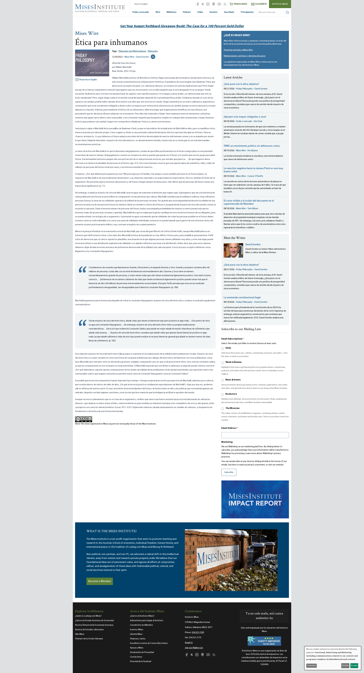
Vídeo (200, 12)
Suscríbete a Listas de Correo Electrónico (149, 643)
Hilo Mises (79, 634)
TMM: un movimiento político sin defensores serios (252, 146)
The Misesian (232, 408)
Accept (354, 665)
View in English (141, 4)
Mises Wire (87, 33)
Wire (158, 12)
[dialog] (332, 658)
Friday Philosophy (244, 89)
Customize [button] (311, 665)
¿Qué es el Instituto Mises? (142, 616)
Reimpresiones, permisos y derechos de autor (244, 56)
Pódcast (187, 12)
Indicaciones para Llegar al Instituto (146, 620)
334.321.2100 (198, 632)
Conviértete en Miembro (141, 625)
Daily (228, 348)
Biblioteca (171, 12)
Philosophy (153, 51)
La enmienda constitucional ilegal (242, 297)
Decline (345, 665)
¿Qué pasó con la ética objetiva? (241, 84)
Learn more (250, 453)
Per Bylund (253, 150)
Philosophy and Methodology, (132, 51)
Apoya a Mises (136, 648)
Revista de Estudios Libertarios (89, 630)
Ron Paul (258, 121)
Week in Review (234, 362)
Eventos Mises (136, 630)
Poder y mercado (140, 12)
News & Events (233, 380)
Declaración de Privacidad (142, 652)
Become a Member (99, 581)
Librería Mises (136, 634)
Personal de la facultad (140, 661)
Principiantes (247, 12)
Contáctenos (136, 657)
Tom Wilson (253, 208)
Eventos (213, 12)
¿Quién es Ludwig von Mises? (88, 616)
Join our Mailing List (194, 648)
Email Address (229, 428)
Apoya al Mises (280, 4)
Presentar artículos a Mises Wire (238, 50)
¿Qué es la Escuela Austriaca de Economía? (94, 620)
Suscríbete (229, 12)
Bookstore (231, 394)
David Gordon (142, 57)
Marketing (227, 442)
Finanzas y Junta (137, 639)
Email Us (189, 643)
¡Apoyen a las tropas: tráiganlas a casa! (245, 117)
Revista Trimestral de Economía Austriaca (94, 625)
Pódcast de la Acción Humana (89, 639)
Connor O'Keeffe (255, 176)
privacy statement (256, 465)
